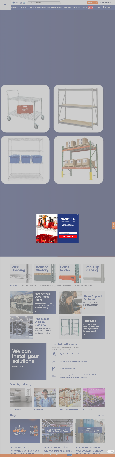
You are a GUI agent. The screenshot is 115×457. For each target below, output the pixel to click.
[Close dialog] (77, 214)
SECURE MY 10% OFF (68, 236)
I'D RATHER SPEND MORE (68, 239)
